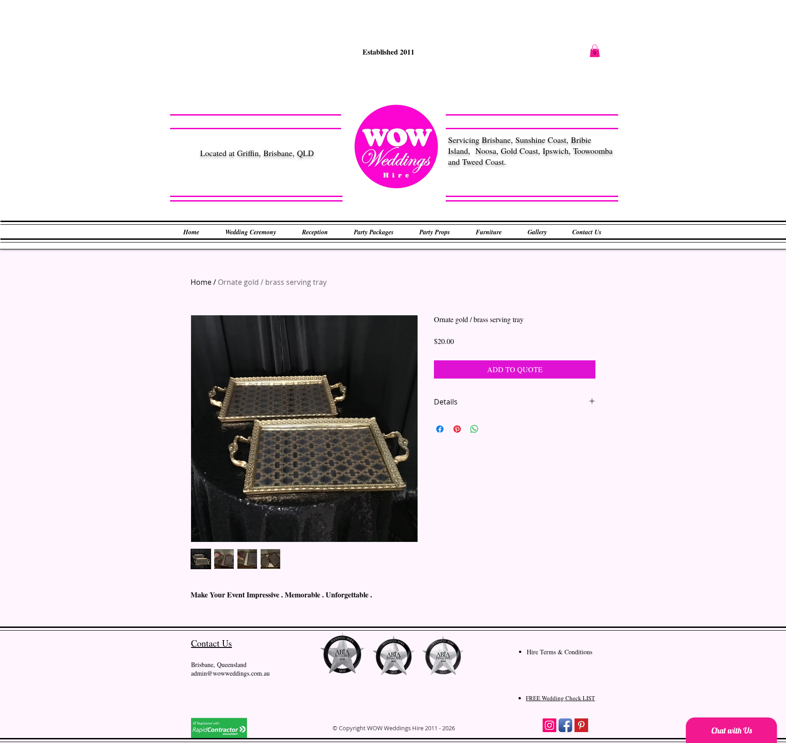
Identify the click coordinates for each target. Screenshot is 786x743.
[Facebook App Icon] (565, 725)
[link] (595, 51)
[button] (250, 232)
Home (201, 282)
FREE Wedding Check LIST (560, 698)
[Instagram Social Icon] (549, 725)
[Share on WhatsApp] (474, 429)
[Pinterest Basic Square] (581, 725)
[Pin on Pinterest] (457, 429)
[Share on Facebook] (439, 429)
